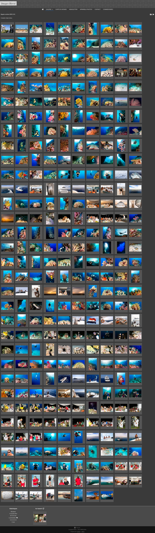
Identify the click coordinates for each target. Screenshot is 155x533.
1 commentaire (12, 517)
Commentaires (108, 9)
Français (77, 527)
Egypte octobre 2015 (6, 14)
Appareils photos (86, 9)
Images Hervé (8, 3)
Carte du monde (61, 9)
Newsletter (73, 9)
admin (83, 531)
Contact (98, 9)
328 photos (13, 511)
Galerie (48, 9)
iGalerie (78, 531)
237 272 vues (13, 515)
